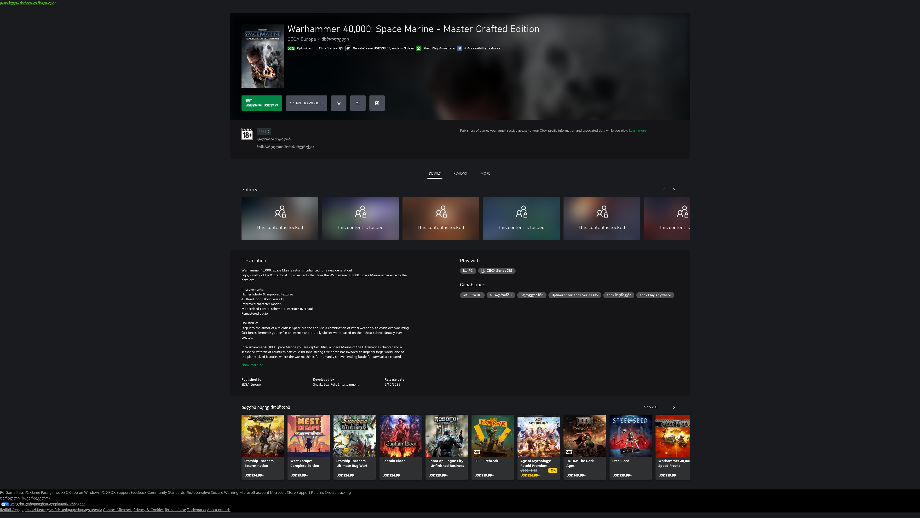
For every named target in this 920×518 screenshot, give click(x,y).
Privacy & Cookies (148, 509)
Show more (250, 364)
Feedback (138, 492)
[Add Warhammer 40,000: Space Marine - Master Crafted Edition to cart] (338, 103)
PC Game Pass (12, 492)
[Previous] (664, 189)
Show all (651, 406)
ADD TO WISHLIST (309, 103)
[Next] (673, 189)
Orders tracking (338, 492)
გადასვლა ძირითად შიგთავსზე (28, 2)
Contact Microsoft (117, 509)
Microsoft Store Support (290, 492)
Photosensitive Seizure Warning (212, 492)
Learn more (637, 130)
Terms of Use (175, 509)
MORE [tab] (485, 173)
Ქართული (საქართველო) (25, 497)
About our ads (218, 509)
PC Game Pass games (42, 492)
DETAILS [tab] (435, 173)
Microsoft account (254, 492)
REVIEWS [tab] (460, 173)
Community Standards (166, 492)
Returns (317, 492)
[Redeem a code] (377, 103)
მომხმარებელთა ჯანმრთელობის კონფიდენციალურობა (51, 509)
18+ (261, 131)
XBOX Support (118, 492)
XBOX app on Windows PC (83, 492)
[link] (263, 447)
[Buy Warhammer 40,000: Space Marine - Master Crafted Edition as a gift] (358, 103)
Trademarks (196, 509)
